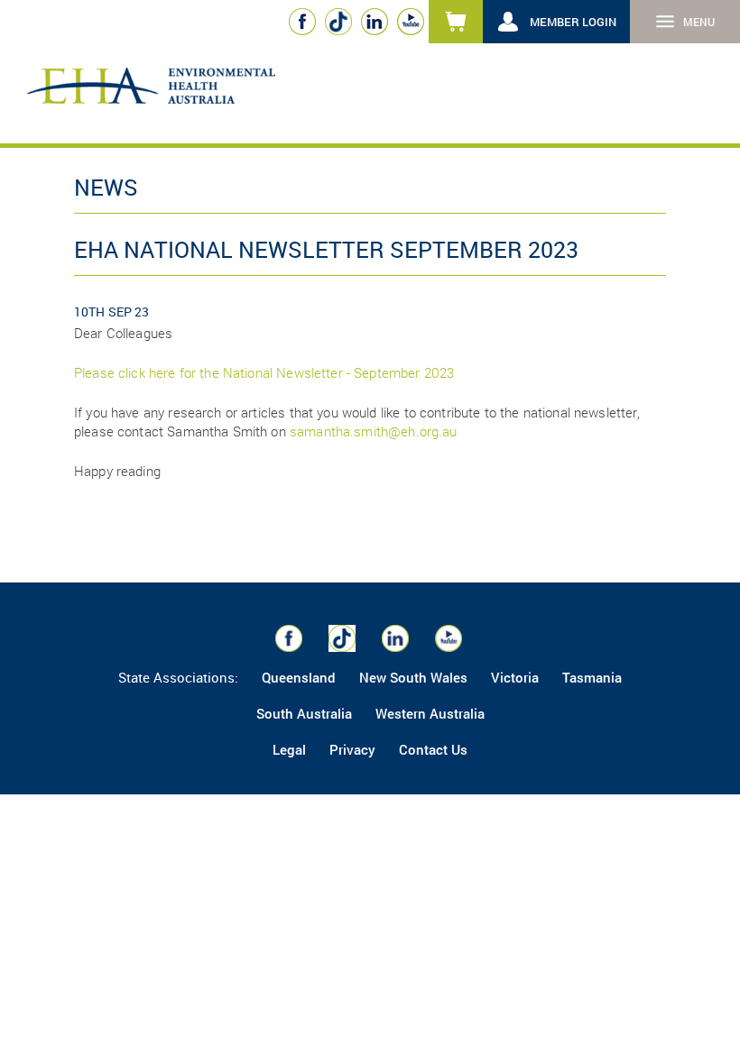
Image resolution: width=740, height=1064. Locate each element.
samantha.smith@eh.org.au (374, 431)
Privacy (352, 749)
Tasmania (592, 677)
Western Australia (430, 713)
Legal (289, 749)
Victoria (515, 677)
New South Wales (413, 677)
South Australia (304, 713)
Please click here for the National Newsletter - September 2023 (264, 372)
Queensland (299, 677)
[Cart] (456, 21)
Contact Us (433, 749)
